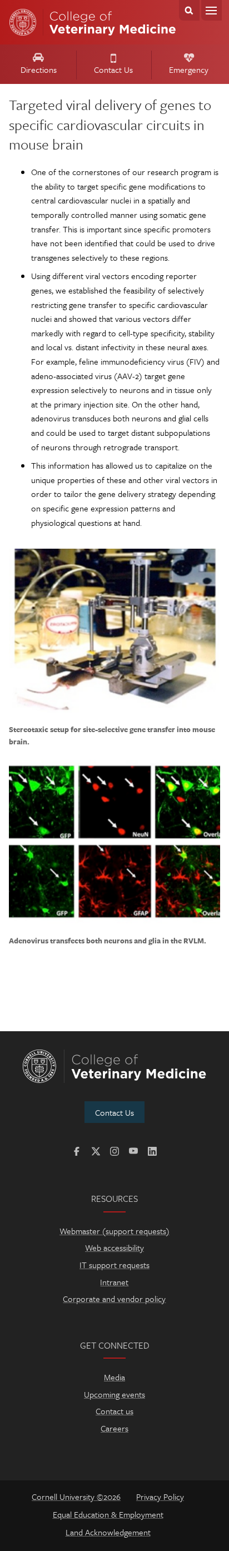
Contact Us (113, 69)
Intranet (114, 1282)
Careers (114, 1428)
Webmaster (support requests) (114, 1231)
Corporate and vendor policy (114, 1298)
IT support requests (114, 1265)
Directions (39, 69)
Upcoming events (114, 1394)
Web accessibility (114, 1247)
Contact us (114, 1411)
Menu (211, 10)
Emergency (188, 69)
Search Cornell (189, 10)
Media (114, 1377)
